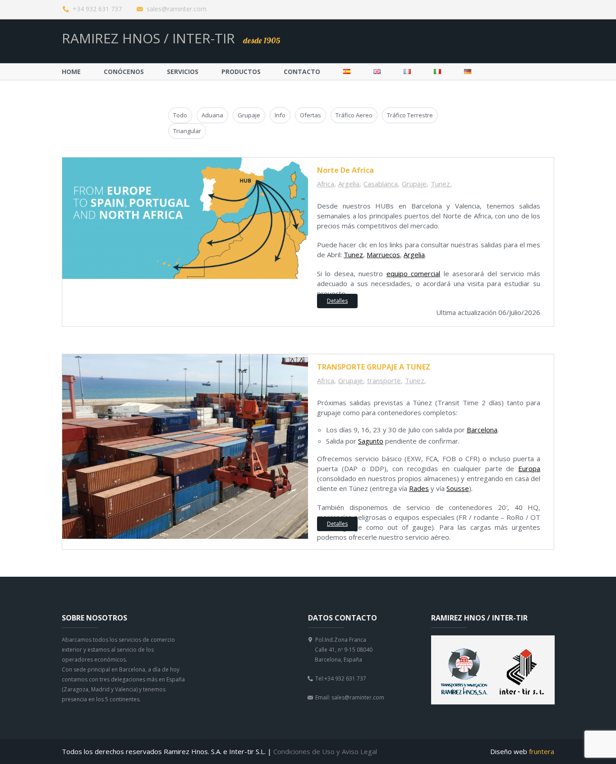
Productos (241, 71)
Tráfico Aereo (354, 115)
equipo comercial (413, 273)
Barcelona (482, 429)
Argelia (348, 183)
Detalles (337, 301)
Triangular (187, 131)
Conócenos (124, 71)
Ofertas (310, 115)
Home (71, 71)
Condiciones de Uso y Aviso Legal (325, 751)
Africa (325, 183)
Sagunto (370, 440)
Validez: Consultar (262, 513)
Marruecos (383, 254)
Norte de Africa (345, 170)
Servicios (182, 71)
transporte (384, 380)
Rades (419, 488)
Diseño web (522, 751)
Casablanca (380, 183)
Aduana (212, 115)
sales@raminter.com (177, 9)
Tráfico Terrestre (410, 115)
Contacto (302, 71)
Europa (529, 468)
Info (280, 115)
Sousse (457, 488)
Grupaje (249, 115)
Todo (180, 115)
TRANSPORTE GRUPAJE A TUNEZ (373, 367)
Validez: (275, 253)
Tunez (440, 183)
